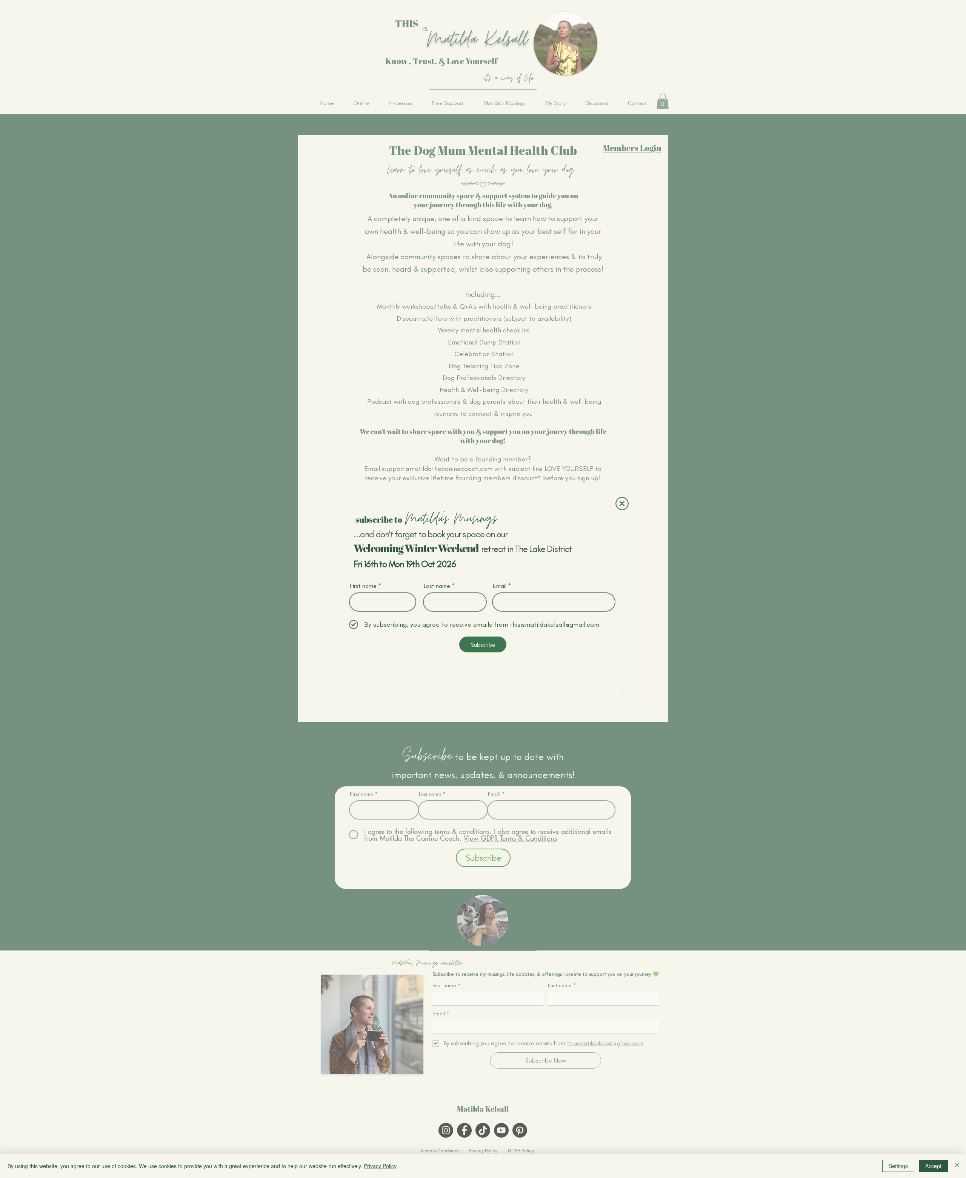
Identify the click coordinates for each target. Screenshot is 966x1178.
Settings (898, 1166)
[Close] (956, 1166)
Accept (933, 1166)
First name (363, 586)
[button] (622, 503)
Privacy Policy (380, 1166)
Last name (437, 586)
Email (499, 586)
